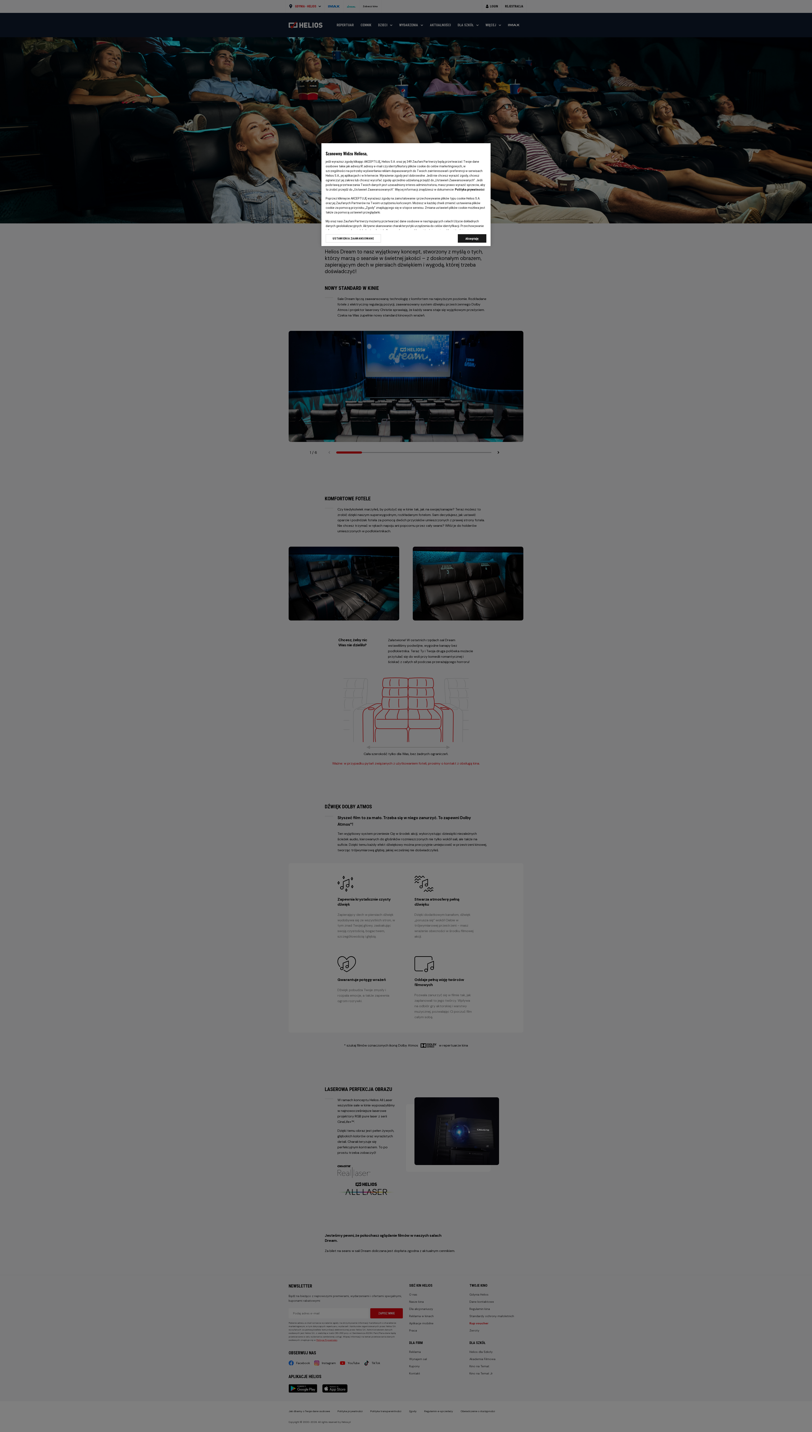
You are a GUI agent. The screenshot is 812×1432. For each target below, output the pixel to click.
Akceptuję (472, 238)
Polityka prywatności (469, 189)
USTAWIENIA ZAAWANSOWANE (353, 238)
